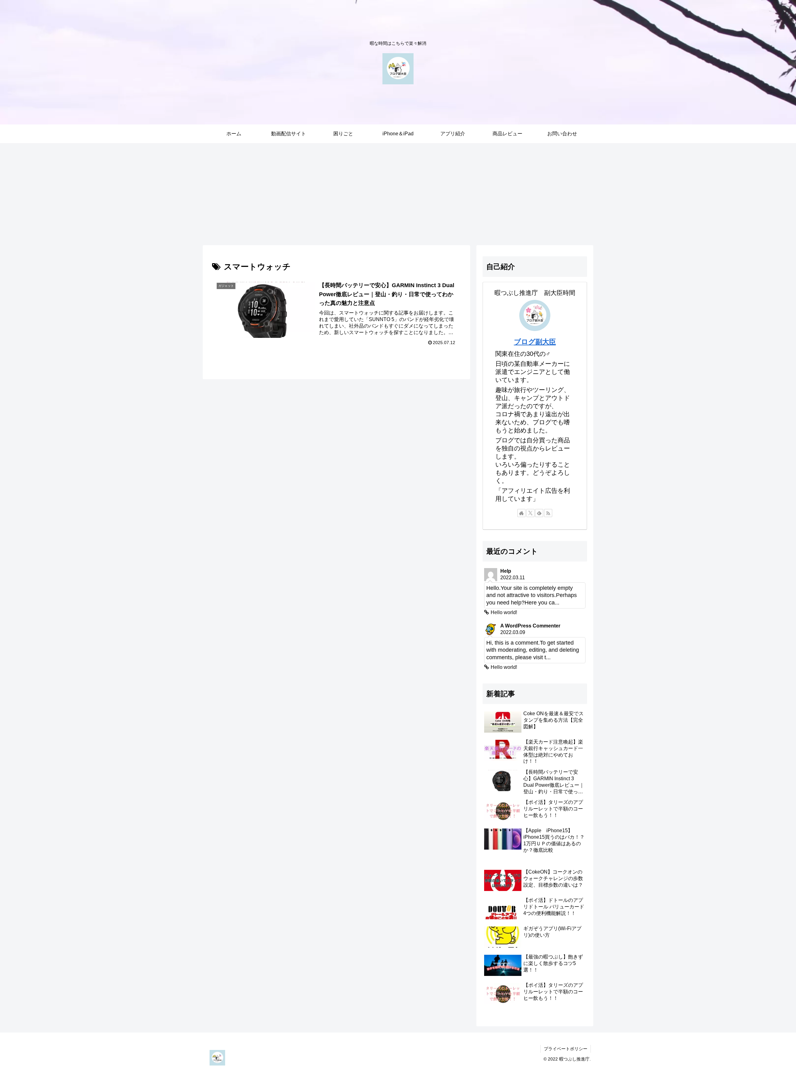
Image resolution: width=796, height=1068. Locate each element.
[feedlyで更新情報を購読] (539, 513)
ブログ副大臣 (535, 342)
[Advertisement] (398, 194)
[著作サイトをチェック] (521, 513)
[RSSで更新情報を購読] (548, 513)
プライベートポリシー (565, 1048)
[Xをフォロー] (530, 513)
